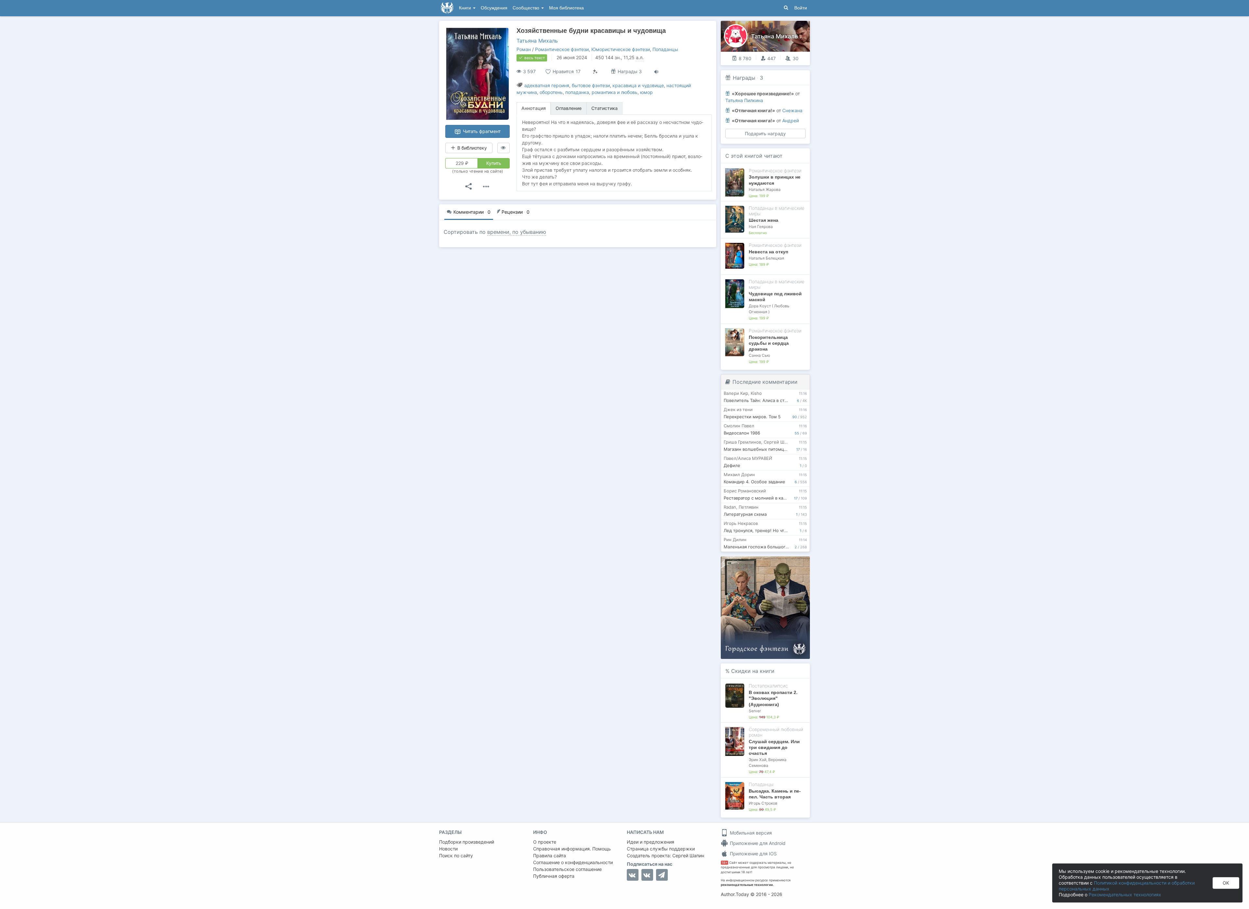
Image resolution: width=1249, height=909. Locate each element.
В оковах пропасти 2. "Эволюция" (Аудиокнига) (773, 698)
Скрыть (796, 563)
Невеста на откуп (768, 251)
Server (755, 710)
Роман (524, 49)
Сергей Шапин (688, 855)
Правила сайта (549, 855)
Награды (744, 77)
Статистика (604, 108)
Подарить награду (765, 133)
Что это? (767, 563)
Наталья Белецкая (766, 258)
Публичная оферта (553, 876)
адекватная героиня (546, 85)
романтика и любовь (615, 92)
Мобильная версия (750, 832)
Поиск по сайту (456, 855)
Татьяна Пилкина (744, 100)
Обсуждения (494, 8)
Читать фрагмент (481, 131)
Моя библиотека (566, 8)
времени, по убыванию (516, 232)
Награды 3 (629, 71)
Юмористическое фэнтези (620, 49)
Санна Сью (759, 355)
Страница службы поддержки (661, 848)
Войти (800, 8)
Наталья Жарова (765, 189)
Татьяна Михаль (537, 40)
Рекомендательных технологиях (1125, 894)
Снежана (792, 110)
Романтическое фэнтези (562, 49)
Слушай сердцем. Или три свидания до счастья (774, 747)
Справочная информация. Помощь (572, 848)
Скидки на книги (752, 671)
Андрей (790, 120)
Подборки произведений (466, 842)
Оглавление (569, 108)
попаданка (577, 92)
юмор (646, 92)
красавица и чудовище (638, 85)
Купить (493, 163)
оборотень (551, 92)
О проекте (544, 842)
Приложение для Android (757, 843)
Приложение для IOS (753, 853)
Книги (465, 8)
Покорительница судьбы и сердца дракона (769, 343)
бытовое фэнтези (591, 85)
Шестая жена (763, 220)
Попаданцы (665, 49)
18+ (724, 862)
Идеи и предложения (650, 842)
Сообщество (527, 8)
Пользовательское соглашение (567, 869)
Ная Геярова (761, 226)
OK (1226, 883)
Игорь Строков (763, 803)
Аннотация (533, 108)
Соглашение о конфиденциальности (573, 862)
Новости (448, 848)
